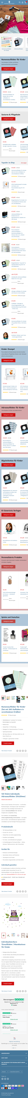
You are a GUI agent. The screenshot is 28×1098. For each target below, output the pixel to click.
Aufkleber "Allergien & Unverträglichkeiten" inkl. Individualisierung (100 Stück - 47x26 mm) (18, 306)
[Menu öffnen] (2, 2)
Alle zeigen (24, 163)
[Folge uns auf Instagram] (5, 1079)
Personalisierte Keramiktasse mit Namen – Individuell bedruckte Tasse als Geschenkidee (18, 250)
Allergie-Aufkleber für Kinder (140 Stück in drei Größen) (18, 292)
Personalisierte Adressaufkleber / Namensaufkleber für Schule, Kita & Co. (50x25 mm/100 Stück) (17, 233)
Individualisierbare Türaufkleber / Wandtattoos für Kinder (13, 944)
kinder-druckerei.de (6, 799)
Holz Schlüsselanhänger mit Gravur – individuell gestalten (9, 594)
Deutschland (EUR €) (14, 1071)
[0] (25, 2)
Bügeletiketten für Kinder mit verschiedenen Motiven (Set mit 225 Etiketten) (19, 201)
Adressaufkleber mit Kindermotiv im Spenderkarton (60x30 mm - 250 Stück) (18, 216)
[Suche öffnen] (19, 2)
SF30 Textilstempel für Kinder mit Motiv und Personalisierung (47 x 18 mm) (19, 187)
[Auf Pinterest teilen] (20, 751)
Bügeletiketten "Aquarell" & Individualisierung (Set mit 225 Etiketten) (18, 264)
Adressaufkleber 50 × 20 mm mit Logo (16, 874)
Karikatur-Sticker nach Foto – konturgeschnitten (18, 336)
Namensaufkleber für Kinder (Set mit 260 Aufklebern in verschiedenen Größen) (9, 97)
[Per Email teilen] (26, 751)
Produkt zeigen (8, 743)
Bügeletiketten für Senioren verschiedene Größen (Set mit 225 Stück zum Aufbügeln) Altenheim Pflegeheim (10, 494)
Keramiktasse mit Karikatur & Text (10, 541)
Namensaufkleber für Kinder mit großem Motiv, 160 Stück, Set (18, 323)
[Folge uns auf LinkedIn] (8, 1079)
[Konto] (22, 2)
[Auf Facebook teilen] (17, 751)
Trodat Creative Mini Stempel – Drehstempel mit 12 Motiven (10, 648)
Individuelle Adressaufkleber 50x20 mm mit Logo (18, 277)
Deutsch (4, 1071)
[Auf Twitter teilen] (23, 751)
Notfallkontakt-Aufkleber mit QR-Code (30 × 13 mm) (9, 145)
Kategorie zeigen (8, 69)
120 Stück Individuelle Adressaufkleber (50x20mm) (13, 795)
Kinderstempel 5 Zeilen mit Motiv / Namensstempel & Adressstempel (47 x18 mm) (10, 388)
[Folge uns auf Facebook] (2, 1079)
